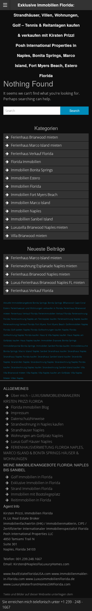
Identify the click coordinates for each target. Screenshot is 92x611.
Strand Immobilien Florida (31, 488)
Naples (36, 351)
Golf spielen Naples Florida (24, 329)
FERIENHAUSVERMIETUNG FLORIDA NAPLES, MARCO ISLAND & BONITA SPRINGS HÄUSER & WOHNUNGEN (43, 453)
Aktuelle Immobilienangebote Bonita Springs (25, 302)
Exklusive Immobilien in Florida (35, 482)
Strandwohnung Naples (42, 361)
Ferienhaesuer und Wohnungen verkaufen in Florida (37, 308)
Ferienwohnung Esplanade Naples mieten (44, 265)
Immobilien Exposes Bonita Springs (58, 340)
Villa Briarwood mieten (29, 235)
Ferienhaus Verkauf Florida (32, 153)
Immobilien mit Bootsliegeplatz (35, 494)
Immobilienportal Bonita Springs (19, 345)
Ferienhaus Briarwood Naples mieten (40, 274)
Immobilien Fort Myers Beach (34, 194)
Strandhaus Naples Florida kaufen (20, 356)
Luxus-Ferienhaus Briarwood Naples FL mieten (48, 282)
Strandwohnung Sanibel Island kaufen (61, 367)
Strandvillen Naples (20, 361)
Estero (6, 308)
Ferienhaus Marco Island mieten (36, 145)
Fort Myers (40, 324)
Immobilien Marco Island (30, 202)
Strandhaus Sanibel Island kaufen (54, 356)
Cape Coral (80, 302)
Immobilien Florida (26, 186)
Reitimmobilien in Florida (31, 500)
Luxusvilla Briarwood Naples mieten (39, 227)
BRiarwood (68, 302)
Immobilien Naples (26, 211)
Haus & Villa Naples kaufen (53, 335)
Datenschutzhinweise (27, 418)
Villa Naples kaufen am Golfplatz (54, 372)
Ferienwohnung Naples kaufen (73, 318)
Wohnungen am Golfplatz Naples (37, 435)
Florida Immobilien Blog (30, 407)
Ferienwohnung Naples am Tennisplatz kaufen (34, 318)
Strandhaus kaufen (57, 351)
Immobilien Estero (25, 178)
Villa (83, 367)
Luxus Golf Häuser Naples (31, 441)
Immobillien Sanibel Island (32, 219)
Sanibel (43, 351)
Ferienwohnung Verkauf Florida (18, 324)
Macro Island (25, 351)
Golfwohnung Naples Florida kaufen (21, 335)
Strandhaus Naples (77, 351)
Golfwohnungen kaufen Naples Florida (57, 329)
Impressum (20, 412)
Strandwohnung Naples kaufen (26, 367)
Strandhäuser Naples (27, 430)
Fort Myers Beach (56, 324)
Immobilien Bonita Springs (32, 169)
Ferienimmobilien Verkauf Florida (54, 313)
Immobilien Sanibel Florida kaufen (53, 345)
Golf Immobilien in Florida (31, 476)
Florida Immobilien (26, 161)
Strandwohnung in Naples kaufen (37, 424)
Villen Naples (17, 378)
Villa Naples (32, 372)
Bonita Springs (55, 302)
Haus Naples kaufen (30, 340)
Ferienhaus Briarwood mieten (34, 137)
